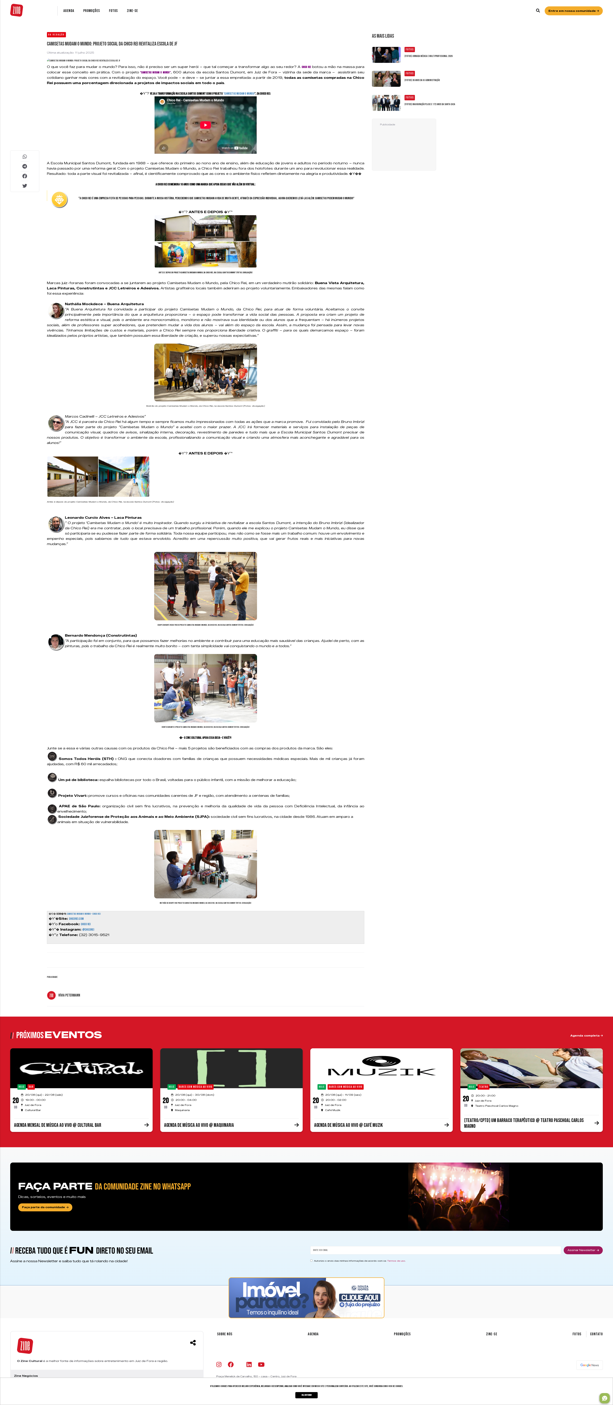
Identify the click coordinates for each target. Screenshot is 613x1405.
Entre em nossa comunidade (573, 10)
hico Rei (86, 924)
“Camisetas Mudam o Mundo (238, 94)
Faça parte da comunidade (43, 1207)
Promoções (91, 10)
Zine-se (132, 10)
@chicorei (88, 930)
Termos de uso (396, 1261)
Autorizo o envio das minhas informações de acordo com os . (360, 1261)
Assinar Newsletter (581, 1250)
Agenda (68, 10)
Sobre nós (225, 1334)
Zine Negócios (26, 1375)
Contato (596, 1334)
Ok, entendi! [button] (307, 1395)
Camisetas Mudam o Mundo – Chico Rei (84, 913)
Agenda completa (585, 1035)
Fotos (113, 10)
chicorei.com (76, 919)
